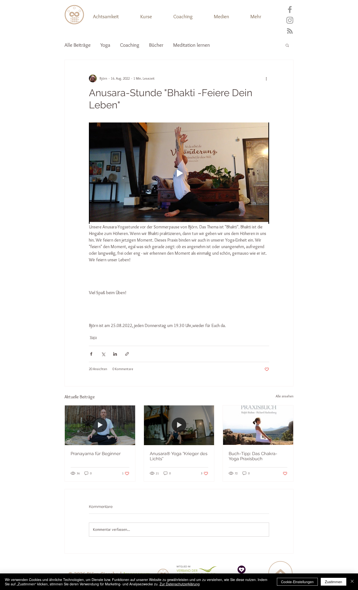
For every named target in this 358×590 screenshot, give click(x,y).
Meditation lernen (191, 45)
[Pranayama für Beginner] (100, 425)
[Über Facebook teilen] (91, 354)
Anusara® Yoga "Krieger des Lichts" (178, 456)
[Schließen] (352, 581)
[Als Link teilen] (127, 354)
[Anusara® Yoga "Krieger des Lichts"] (179, 425)
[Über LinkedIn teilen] (115, 354)
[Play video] (179, 173)
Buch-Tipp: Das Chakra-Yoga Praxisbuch (253, 456)
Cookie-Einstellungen (297, 581)
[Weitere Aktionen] (266, 78)
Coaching (129, 45)
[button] (264, 17)
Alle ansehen (284, 396)
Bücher (156, 45)
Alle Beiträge (78, 45)
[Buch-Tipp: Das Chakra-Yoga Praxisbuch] (258, 425)
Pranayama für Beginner (96, 453)
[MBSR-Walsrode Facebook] (289, 9)
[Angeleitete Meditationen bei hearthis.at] (289, 31)
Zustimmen (333, 581)
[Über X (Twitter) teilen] (103, 354)
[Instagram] (289, 20)
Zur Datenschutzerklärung (180, 583)
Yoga (105, 45)
